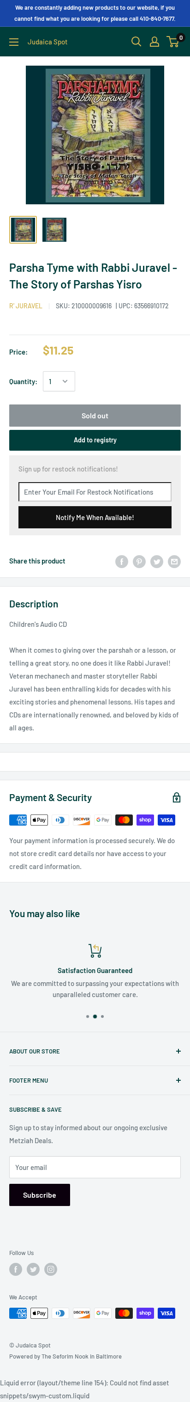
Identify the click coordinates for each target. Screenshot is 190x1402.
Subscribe (39, 1194)
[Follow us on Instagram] (50, 1269)
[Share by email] (174, 561)
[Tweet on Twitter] (156, 561)
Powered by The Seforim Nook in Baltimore (65, 1356)
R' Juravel (25, 306)
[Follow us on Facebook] (15, 1269)
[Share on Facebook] (121, 561)
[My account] (154, 42)
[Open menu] (13, 42)
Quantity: (23, 381)
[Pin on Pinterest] (139, 561)
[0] (173, 41)
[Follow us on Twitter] (33, 1269)
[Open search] (136, 42)
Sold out (95, 415)
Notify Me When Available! (95, 517)
